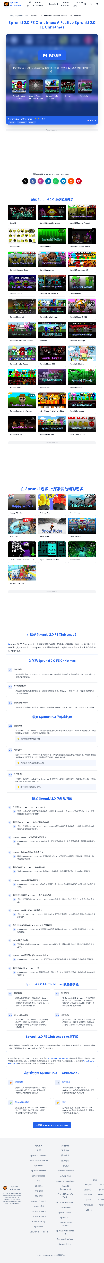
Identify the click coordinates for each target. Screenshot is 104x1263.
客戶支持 (65, 1150)
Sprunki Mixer (65, 1244)
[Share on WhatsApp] (56, 181)
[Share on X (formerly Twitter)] (25, 181)
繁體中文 (88, 1189)
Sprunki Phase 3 (38, 1216)
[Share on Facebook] (33, 181)
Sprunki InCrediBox (38, 4)
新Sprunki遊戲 (38, 1175)
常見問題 (39, 1191)
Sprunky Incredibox (39, 1231)
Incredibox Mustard (65, 1202)
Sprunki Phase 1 (65, 1212)
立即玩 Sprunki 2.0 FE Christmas (52, 1125)
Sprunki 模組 (39, 1206)
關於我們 (39, 1196)
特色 (39, 1181)
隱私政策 (65, 1155)
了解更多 (65, 1165)
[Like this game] (88, 120)
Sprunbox (38, 1226)
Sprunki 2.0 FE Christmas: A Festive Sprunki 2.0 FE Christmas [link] (56, 15)
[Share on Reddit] (71, 181)
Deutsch (88, 1194)
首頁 (29, 4)
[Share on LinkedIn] (48, 181)
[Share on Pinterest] (79, 181)
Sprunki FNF (65, 1207)
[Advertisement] (52, 149)
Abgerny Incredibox (65, 1181)
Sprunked (53, 4)
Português (88, 1204)
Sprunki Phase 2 (38, 1211)
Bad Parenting (38, 1221)
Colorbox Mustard (65, 1170)
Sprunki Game (22, 15)
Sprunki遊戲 (78, 4)
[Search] (85, 4)
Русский (88, 1210)
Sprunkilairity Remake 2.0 (58, 1058)
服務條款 (65, 1160)
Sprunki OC (65, 1217)
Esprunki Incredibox (39, 1160)
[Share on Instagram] (41, 181)
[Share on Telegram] (63, 181)
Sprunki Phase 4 (38, 1201)
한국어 (88, 1199)
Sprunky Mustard (65, 1239)
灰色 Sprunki (65, 1175)
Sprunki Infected (65, 4)
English (88, 1184)
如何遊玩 (39, 1186)
